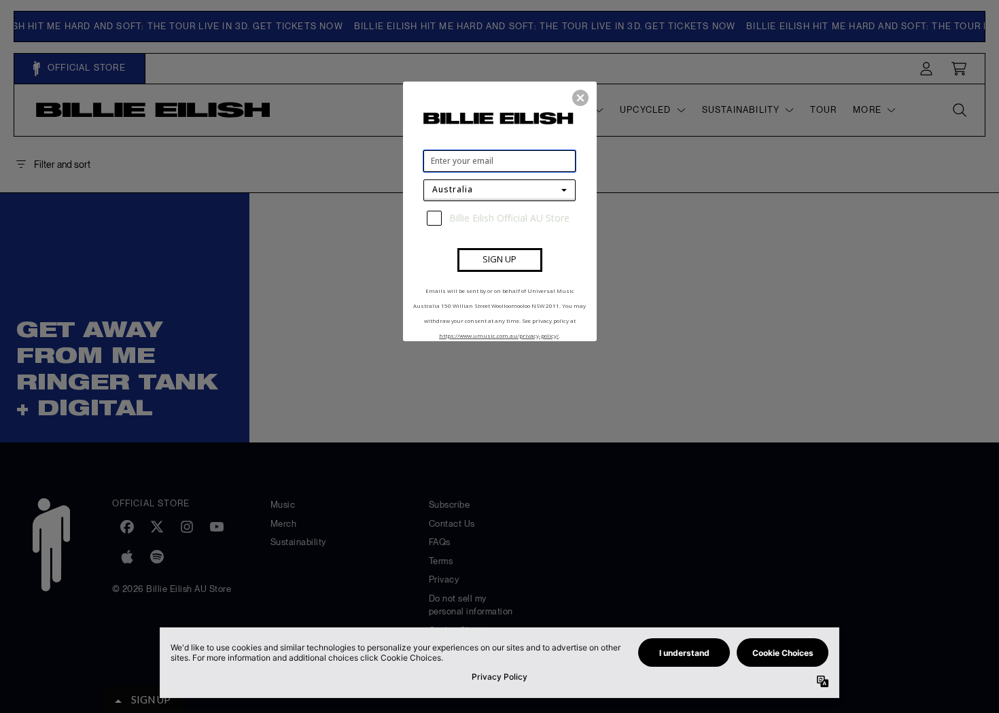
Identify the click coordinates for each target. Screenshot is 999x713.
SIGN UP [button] (499, 259)
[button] (580, 98)
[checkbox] (501, 218)
